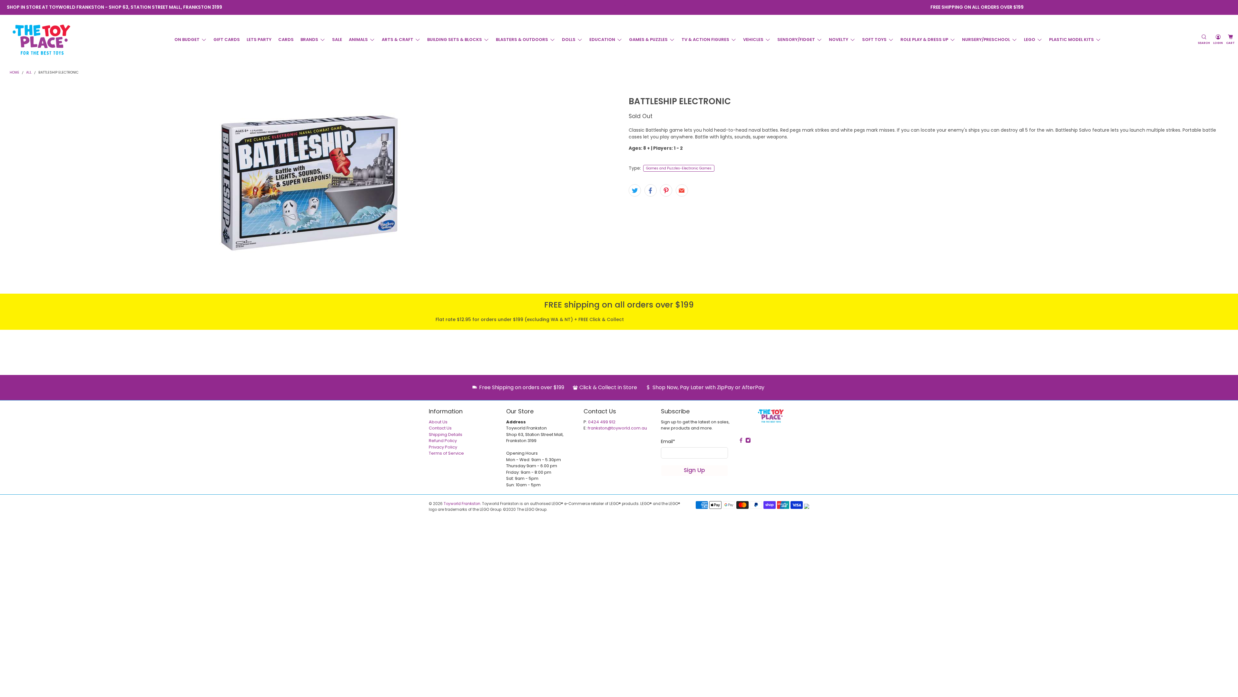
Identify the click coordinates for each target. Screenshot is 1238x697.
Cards (286, 39)
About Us (438, 422)
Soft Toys (874, 39)
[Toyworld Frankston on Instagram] (623, 7)
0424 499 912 (601, 422)
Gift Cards (226, 39)
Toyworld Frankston (462, 503)
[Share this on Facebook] (650, 190)
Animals (358, 39)
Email (668, 441)
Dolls (568, 39)
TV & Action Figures (705, 39)
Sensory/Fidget (796, 39)
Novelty (838, 39)
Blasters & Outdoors (522, 39)
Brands (309, 39)
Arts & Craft (397, 39)
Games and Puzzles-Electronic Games (679, 168)
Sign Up (694, 470)
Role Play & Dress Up (924, 39)
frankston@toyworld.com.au (617, 428)
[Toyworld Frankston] (41, 39)
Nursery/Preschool (986, 39)
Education (602, 39)
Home (14, 73)
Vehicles (753, 39)
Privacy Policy (443, 447)
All (29, 73)
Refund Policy (443, 441)
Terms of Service (446, 453)
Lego (1029, 39)
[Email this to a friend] (682, 190)
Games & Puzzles (648, 39)
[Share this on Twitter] (635, 190)
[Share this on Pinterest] (666, 190)
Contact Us (440, 428)
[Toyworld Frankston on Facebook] (614, 7)
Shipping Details (445, 434)
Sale (337, 39)
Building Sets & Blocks (454, 39)
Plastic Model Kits (1071, 39)
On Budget (187, 39)
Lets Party (259, 39)
